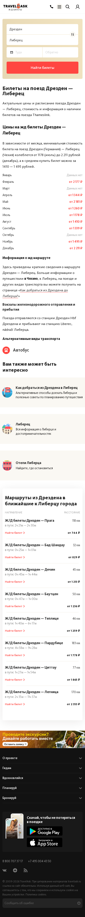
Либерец (23, 424)
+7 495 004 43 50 (39, 861)
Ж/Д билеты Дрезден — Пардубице (34, 643)
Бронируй (9, 798)
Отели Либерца (28, 463)
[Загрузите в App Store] (45, 842)
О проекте (9, 758)
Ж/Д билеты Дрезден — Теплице (32, 618)
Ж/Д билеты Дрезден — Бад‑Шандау (35, 545)
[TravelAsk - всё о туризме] (15, 6)
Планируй (9, 788)
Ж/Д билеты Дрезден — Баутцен (31, 594)
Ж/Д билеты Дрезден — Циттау (31, 667)
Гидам (6, 768)
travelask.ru (74, 881)
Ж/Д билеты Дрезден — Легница (31, 692)
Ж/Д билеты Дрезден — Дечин (30, 569)
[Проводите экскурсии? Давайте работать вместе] (42, 739)
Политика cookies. (36, 894)
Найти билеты (42, 68)
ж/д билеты (15, 10)
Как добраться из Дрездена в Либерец (47, 388)
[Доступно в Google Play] (45, 831)
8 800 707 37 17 (13, 861)
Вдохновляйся (12, 778)
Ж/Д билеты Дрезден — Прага (29, 520)
